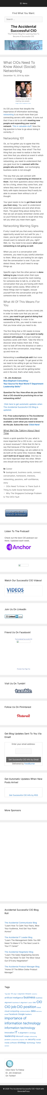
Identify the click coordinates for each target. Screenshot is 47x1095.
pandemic (8, 1039)
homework (21, 476)
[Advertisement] (11, 861)
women (7, 1046)
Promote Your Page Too (23, 669)
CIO (39, 1002)
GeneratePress (23, 1091)
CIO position (26, 1007)
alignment (21, 994)
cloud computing (12, 1011)
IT (16, 1032)
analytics (34, 994)
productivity (15, 1039)
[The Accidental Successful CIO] (23, 642)
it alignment (23, 1033)
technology (31, 1043)
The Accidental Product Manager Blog (22, 966)
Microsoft (20, 1036)
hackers (28, 1014)
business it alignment (20, 1002)
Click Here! (34, 425)
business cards (25, 472)
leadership (10, 1036)
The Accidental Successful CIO (24, 28)
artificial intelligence (14, 997)
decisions (39, 1011)
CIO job (10, 1007)
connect (36, 472)
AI (12, 994)
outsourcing (33, 1036)
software (13, 1043)
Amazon (28, 994)
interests (31, 476)
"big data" (8, 994)
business (29, 997)
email (6, 1014)
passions (19, 479)
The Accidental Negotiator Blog (19, 952)
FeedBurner (29, 764)
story (5, 483)
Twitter (38, 1043)
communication (25, 1011)
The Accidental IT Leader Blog (18, 937)
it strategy (32, 1033)
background (11, 472)
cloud (39, 1007)
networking (8, 114)
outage (26, 1036)
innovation (9, 1032)
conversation (9, 476)
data (33, 1011)
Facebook (13, 1014)
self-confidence (31, 479)
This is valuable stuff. (22, 126)
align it (15, 994)
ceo (34, 1002)
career (30, 1002)
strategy (21, 1042)
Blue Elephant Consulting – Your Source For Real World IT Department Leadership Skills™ (23, 384)
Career (9, 469)
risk (26, 1039)
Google (21, 1014)
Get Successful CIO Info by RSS (23, 795)
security (32, 1039)
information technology (20, 1028)
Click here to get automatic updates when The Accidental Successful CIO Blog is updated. (22, 407)
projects (21, 1039)
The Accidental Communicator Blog (21, 923)
